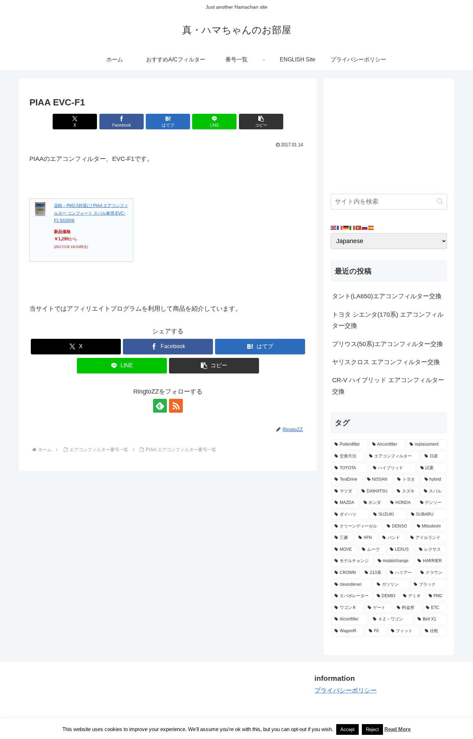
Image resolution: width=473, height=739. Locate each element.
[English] (334, 227)
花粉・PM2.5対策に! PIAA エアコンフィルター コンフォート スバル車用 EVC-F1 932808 (91, 213)
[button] (261, 121)
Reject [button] (372, 729)
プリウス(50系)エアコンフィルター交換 (387, 344)
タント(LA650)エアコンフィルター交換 (386, 296)
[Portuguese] (359, 227)
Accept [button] (347, 729)
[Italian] (352, 227)
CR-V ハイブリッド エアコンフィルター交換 (388, 386)
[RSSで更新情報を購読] (176, 406)
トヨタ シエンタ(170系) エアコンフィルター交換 (388, 320)
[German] (346, 227)
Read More (397, 729)
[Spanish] (371, 227)
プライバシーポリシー (345, 690)
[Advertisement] (389, 133)
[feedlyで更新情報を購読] (160, 406)
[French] (340, 227)
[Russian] (365, 227)
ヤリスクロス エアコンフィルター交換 (386, 362)
